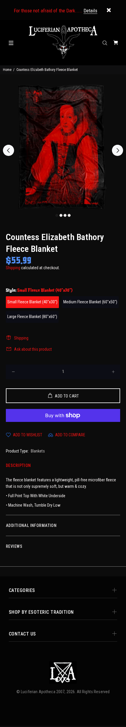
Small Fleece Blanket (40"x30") (32, 302)
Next (117, 150)
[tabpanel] (63, 147)
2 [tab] (60, 215)
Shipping (13, 267)
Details (90, 11)
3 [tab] (65, 215)
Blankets (38, 451)
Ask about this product (33, 349)
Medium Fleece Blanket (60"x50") (90, 302)
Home (7, 70)
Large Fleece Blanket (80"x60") (32, 316)
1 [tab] (56, 215)
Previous (8, 150)
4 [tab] (69, 215)
